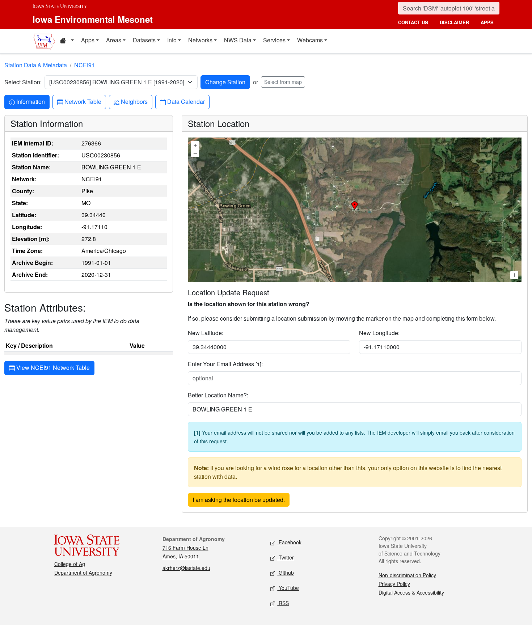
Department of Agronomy (83, 572)
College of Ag (69, 563)
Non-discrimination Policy (407, 575)
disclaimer (454, 22)
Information (30, 101)
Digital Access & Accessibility (411, 592)
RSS (283, 603)
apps (487, 22)
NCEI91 (84, 65)
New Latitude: (205, 333)
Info (172, 40)
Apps (87, 40)
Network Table (82, 101)
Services (274, 40)
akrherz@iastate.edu (186, 567)
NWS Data (238, 40)
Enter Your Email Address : (225, 364)
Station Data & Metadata (35, 65)
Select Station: (23, 82)
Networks (200, 40)
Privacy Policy (394, 583)
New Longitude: (379, 333)
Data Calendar (186, 101)
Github (285, 572)
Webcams (310, 40)
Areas (113, 40)
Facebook (289, 542)
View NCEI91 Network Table (52, 367)
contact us (413, 22)
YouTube (288, 587)
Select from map (283, 81)
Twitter (285, 557)
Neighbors (134, 101)
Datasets (144, 40)
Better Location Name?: (218, 395)
